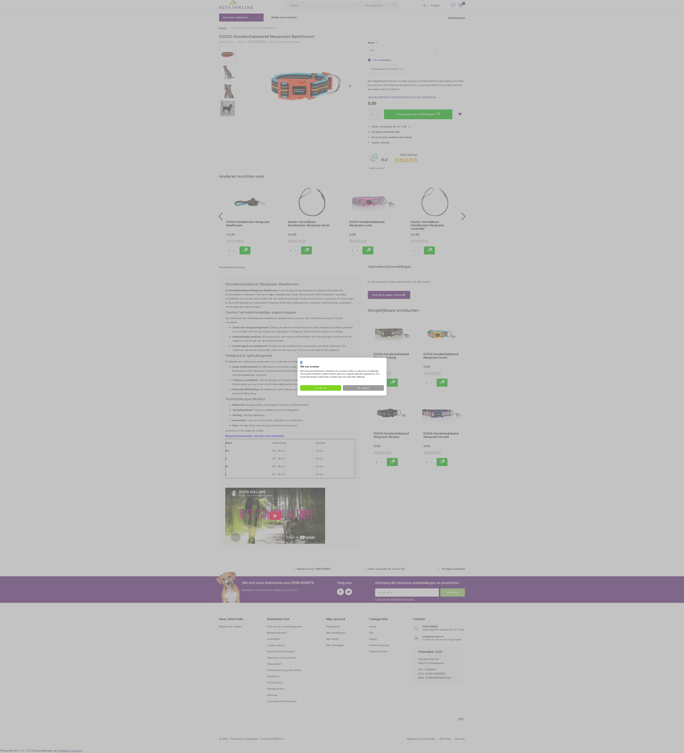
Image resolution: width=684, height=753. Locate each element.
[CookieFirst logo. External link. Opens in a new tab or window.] (301, 362)
